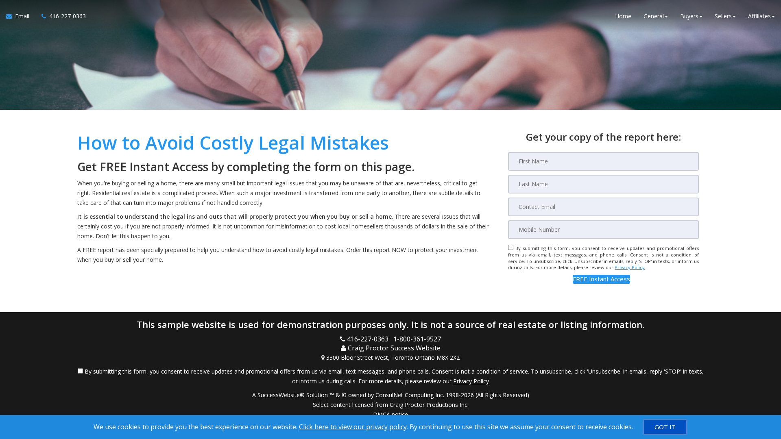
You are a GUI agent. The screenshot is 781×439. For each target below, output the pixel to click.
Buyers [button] (689, 16)
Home (623, 16)
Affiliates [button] (759, 16)
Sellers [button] (723, 16)
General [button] (654, 16)
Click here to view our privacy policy (353, 426)
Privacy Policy (630, 267)
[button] (601, 279)
